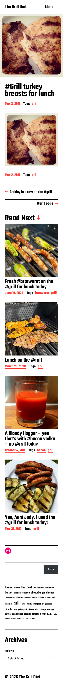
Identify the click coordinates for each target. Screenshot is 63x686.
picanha (9, 609)
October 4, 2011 (15, 451)
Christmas (27, 597)
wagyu (13, 618)
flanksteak (8, 604)
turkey (7, 618)
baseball (17, 588)
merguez (37, 604)
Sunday (49, 614)
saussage (50, 609)
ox (43, 604)
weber (19, 618)
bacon (41, 451)
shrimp (8, 614)
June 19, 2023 (14, 293)
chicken (50, 593)
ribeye (31, 609)
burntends (17, 593)
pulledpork (22, 609)
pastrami (48, 604)
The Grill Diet (16, 7)
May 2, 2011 (12, 104)
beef (29, 587)
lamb (29, 604)
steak (43, 614)
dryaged (48, 597)
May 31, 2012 (13, 529)
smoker (35, 614)
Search (51, 569)
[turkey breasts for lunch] (31, 139)
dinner (41, 597)
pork (15, 609)
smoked (27, 614)
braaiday (40, 588)
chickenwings (10, 597)
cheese (26, 593)
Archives (9, 651)
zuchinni (32, 618)
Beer (34, 588)
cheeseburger (38, 593)
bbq (23, 587)
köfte (23, 604)
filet (53, 597)
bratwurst (42, 293)
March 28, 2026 (15, 367)
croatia (34, 597)
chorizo (19, 597)
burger (9, 592)
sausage (43, 609)
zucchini (25, 618)
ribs (36, 609)
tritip (55, 614)
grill (34, 104)
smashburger (17, 614)
